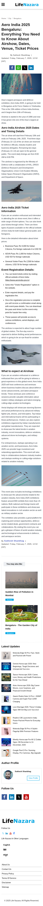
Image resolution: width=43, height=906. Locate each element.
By (12, 541)
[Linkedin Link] (11, 797)
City (9, 18)
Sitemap (5, 887)
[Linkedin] (6, 834)
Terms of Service (9, 878)
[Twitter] (3, 834)
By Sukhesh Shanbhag (20, 55)
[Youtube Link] (26, 797)
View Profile (33, 778)
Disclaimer (6, 883)
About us (6, 865)
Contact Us (6, 869)
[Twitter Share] (24, 67)
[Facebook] (14, 834)
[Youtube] (10, 834)
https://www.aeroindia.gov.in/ (17, 280)
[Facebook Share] (12, 67)
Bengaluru (17, 18)
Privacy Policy (8, 874)
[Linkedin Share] (31, 67)
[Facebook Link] (4, 797)
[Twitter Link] (19, 797)
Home (3, 18)
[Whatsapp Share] (18, 67)
